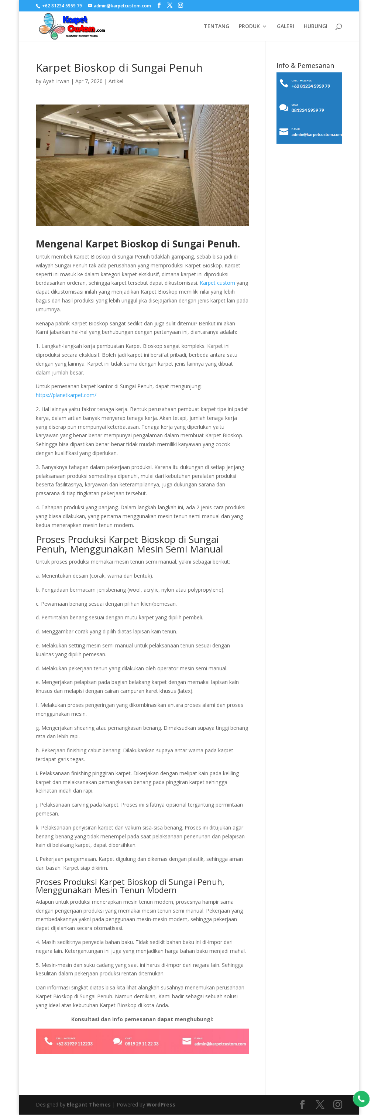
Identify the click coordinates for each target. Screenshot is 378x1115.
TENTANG (216, 27)
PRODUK (249, 27)
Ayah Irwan (56, 81)
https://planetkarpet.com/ (66, 395)
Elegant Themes (89, 1104)
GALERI (285, 27)
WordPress (161, 1104)
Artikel (116, 81)
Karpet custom (217, 282)
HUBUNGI (315, 27)
